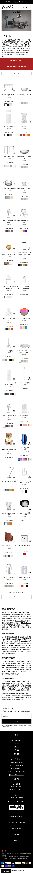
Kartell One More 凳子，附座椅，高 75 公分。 (24, 482)
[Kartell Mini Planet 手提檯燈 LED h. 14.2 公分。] (9, 243)
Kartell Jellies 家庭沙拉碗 (24, 157)
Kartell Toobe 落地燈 (24, 383)
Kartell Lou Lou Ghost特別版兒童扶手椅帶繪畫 (24, 287)
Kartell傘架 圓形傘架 (9, 126)
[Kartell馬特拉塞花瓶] (24, 568)
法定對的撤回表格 (16, 759)
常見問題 (16, 747)
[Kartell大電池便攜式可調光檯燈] (9, 211)
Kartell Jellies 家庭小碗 (24, 94)
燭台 (12, 666)
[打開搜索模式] (23, 7)
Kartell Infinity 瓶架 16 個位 (9, 319)
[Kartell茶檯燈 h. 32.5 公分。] (9, 535)
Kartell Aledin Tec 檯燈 (9, 481)
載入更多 (16, 596)
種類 (17, 74)
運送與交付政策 (16, 828)
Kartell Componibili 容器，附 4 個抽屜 (9, 384)
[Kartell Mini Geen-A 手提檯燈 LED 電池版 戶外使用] (24, 243)
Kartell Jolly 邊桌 (8, 157)
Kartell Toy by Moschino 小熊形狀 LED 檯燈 (9, 449)
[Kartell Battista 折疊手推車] (9, 84)
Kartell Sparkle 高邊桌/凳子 (9, 514)
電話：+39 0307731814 (16, 766)
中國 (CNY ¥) (7, 851)
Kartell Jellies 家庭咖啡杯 (24, 189)
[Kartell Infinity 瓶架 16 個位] (9, 309)
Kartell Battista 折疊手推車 (8, 95)
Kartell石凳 (24, 126)
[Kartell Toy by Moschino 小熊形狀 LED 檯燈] (9, 438)
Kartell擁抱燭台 (8, 351)
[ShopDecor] (7, 7)
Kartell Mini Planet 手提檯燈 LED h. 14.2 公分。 (9, 254)
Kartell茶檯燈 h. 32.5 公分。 (9, 546)
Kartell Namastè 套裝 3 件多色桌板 (24, 514)
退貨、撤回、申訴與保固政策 (16, 822)
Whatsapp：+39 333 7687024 (16, 772)
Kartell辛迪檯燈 (24, 448)
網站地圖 (16, 750)
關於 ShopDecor (16, 740)
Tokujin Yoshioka (26, 623)
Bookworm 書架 (14, 645)
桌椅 (13, 664)
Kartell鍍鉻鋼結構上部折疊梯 (24, 221)
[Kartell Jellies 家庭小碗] (24, 84)
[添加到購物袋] (29, 282)
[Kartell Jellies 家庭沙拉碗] (24, 147)
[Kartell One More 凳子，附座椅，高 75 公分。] (24, 471)
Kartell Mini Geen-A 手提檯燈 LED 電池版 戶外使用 (24, 254)
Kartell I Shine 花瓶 (9, 577)
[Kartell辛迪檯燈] (24, 438)
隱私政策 (16, 834)
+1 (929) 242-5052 (16, 769)
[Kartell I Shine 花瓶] (9, 568)
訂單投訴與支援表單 (16, 762)
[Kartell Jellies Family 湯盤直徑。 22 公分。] (24, 341)
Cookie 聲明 (16, 840)
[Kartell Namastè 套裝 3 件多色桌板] (24, 503)
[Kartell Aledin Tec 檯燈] (9, 471)
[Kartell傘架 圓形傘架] (9, 117)
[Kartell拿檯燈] (24, 406)
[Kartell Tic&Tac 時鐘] (24, 535)
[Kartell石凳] (24, 117)
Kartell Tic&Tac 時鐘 (24, 545)
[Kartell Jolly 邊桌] (9, 147)
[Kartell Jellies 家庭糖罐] (9, 179)
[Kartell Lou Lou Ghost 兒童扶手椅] (9, 277)
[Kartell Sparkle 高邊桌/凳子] (9, 503)
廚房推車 (22, 666)
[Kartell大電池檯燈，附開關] (9, 406)
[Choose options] (14, 90)
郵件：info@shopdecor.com (16, 775)
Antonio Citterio (20, 621)
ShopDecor (10, 853)
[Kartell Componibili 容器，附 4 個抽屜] (9, 373)
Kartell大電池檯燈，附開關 (9, 416)
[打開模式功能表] (30, 7)
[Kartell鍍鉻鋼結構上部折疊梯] (24, 211)
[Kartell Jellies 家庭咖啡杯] (24, 179)
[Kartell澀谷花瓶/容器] (24, 309)
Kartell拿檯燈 (24, 416)
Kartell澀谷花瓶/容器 (24, 319)
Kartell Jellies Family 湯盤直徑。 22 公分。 (24, 351)
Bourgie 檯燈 (14, 649)
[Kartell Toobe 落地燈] (24, 373)
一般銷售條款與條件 (16, 817)
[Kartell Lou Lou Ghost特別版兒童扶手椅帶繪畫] (24, 277)
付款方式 (16, 744)
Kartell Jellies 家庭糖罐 (9, 189)
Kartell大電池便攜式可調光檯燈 (9, 221)
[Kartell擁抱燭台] (9, 341)
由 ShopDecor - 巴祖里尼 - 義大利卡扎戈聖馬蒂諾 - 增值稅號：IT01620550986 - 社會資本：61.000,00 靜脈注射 (16, 857)
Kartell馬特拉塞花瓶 (24, 577)
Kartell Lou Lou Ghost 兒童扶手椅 (9, 287)
